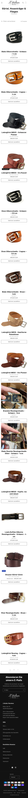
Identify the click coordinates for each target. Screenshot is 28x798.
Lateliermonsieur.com (11, 790)
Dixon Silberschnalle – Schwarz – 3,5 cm (14, 212)
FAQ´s (4, 726)
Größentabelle (6, 739)
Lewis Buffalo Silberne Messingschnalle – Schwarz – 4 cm (14, 534)
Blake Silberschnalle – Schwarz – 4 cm (14, 52)
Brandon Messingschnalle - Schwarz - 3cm (14, 412)
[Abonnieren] (23, 690)
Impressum (5, 761)
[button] (1, 2)
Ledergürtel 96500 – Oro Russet (14, 173)
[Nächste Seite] (17, 669)
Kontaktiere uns (7, 735)
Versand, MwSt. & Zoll (8, 729)
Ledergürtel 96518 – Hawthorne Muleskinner (14, 333)
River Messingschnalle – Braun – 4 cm (14, 614)
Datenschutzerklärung (7, 792)
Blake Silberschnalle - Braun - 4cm (14, 293)
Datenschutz (6, 758)
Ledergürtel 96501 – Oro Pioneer (14, 373)
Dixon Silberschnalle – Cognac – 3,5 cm (14, 252)
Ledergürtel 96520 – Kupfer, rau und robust (14, 493)
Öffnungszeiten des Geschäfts (10, 732)
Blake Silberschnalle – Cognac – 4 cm (14, 93)
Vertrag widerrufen (7, 754)
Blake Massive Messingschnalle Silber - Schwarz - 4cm (14, 452)
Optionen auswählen (14, 61)
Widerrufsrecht (6, 751)
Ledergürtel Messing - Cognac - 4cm (14, 654)
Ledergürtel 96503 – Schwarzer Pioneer (14, 133)
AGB (4, 748)
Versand (18, 792)
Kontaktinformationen (14, 794)
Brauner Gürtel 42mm (14, 575)
